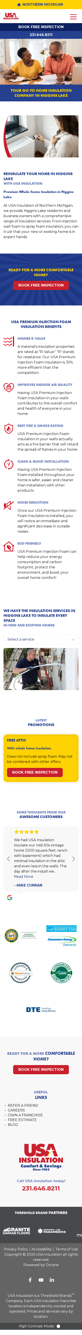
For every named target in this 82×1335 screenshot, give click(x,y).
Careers (16, 1110)
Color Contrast (59, 1326)
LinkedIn (52, 1280)
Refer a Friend (23, 1105)
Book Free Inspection (41, 27)
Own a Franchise (25, 1115)
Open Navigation (73, 17)
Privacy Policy (16, 1249)
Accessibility (41, 1249)
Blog (13, 1125)
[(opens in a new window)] (50, 1231)
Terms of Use (66, 1249)
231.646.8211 (41, 35)
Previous (8, 858)
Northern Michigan (43, 4)
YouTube (41, 1280)
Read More (23, 877)
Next (73, 858)
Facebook (30, 1280)
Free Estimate (22, 1120)
